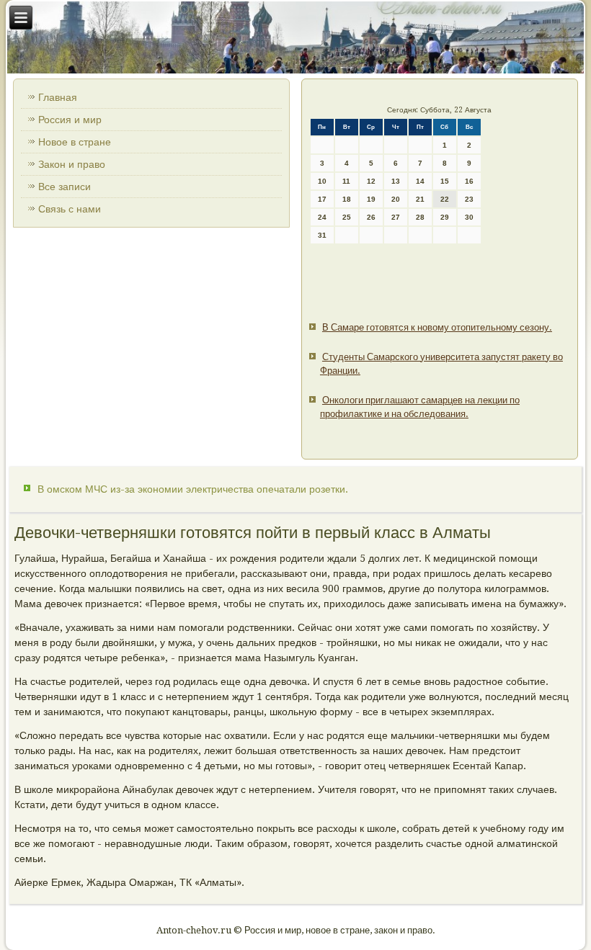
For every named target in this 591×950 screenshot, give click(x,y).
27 (395, 217)
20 (395, 199)
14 (420, 181)
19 (371, 199)
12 (371, 181)
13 (395, 181)
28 (420, 217)
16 (469, 181)
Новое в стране (74, 142)
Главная (57, 97)
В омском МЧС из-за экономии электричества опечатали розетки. (192, 489)
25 (346, 217)
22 (444, 199)
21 (420, 199)
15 (444, 181)
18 (346, 199)
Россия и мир (70, 119)
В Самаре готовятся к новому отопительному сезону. (437, 327)
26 (371, 217)
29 (444, 217)
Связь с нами (69, 209)
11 (346, 181)
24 (322, 217)
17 (322, 199)
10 (322, 181)
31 (322, 235)
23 (469, 199)
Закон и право (71, 164)
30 (469, 217)
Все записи (64, 186)
